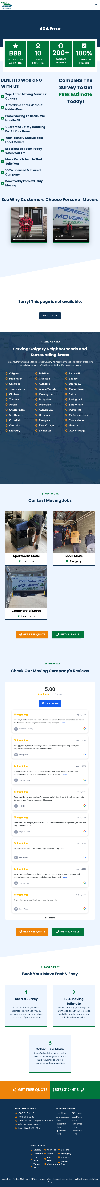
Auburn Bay (46, 410)
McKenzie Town (78, 415)
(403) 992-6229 (26, 1117)
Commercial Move (77, 1132)
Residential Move (61, 1125)
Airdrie (13, 404)
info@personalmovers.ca (29, 1124)
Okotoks (14, 394)
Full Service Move (77, 1125)
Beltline (44, 373)
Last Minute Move (77, 1119)
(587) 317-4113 (26, 1113)
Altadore (44, 384)
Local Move (61, 1113)
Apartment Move (61, 1132)
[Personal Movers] (6, 5)
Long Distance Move (62, 1119)
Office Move (77, 1113)
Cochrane (14, 384)
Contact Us (18, 1179)
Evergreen (45, 420)
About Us (6, 1179)
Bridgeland (45, 399)
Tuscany (14, 399)
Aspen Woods (47, 389)
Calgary (14, 373)
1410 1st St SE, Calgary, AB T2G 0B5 (35, 1120)
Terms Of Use (30, 1179)
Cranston (44, 378)
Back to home (50, 315)
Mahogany (45, 404)
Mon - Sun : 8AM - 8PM (29, 1128)
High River (15, 378)
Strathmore (16, 415)
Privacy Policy (45, 1179)
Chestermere (17, 410)
